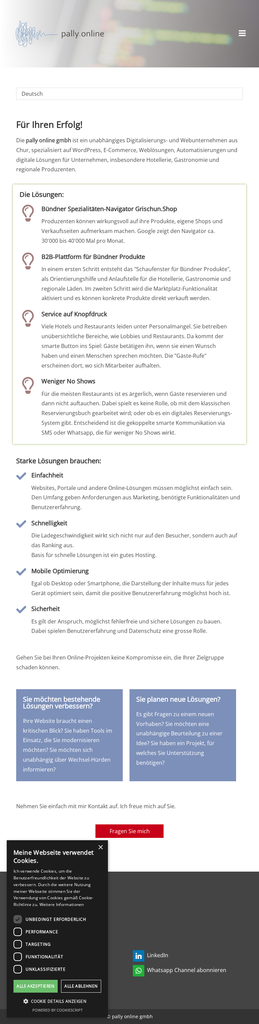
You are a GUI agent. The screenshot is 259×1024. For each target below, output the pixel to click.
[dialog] (57, 928)
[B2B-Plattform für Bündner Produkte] (28, 261)
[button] (57, 1001)
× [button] (100, 847)
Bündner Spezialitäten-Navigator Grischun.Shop (109, 209)
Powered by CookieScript (57, 1010)
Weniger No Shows (68, 381)
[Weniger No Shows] (28, 385)
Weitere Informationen (61, 904)
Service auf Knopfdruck (74, 314)
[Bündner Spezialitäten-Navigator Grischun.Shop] (28, 213)
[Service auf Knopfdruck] (28, 318)
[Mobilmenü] (242, 34)
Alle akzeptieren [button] (35, 986)
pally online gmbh (132, 1016)
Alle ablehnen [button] (80, 986)
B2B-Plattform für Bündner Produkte (93, 257)
